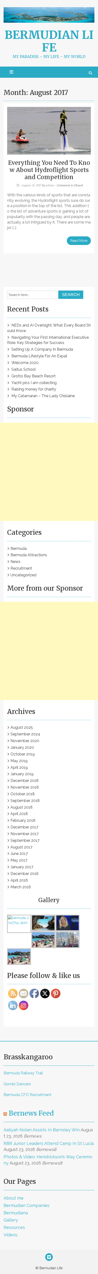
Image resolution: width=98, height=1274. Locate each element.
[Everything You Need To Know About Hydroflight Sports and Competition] (49, 130)
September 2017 (24, 840)
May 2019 (19, 761)
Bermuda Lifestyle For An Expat (39, 356)
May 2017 (18, 860)
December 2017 (24, 827)
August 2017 (21, 847)
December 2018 (24, 780)
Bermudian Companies (26, 1205)
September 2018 (25, 800)
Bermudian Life (49, 41)
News (15, 561)
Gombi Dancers (17, 1084)
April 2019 (19, 767)
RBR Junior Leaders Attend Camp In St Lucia (49, 1143)
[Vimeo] (49, 1257)
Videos (10, 1234)
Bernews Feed (31, 1113)
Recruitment (21, 568)
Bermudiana (16, 1212)
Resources (14, 1227)
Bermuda (18, 548)
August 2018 (21, 807)
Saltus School (23, 369)
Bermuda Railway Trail (23, 1073)
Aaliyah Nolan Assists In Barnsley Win (42, 1129)
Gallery (11, 1219)
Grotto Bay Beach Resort (33, 376)
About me (14, 1198)
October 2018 (22, 794)
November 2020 (24, 740)
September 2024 (25, 734)
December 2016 (24, 873)
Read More (78, 241)
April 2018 (19, 813)
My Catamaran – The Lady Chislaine (43, 396)
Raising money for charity (33, 389)
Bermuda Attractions (28, 555)
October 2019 (22, 754)
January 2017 (21, 867)
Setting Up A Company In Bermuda (42, 349)
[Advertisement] (49, 472)
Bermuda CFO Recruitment (27, 1094)
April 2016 (19, 880)
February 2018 (22, 820)
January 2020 (22, 747)
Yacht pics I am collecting (34, 382)
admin (50, 185)
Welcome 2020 (25, 362)
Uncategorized (23, 575)
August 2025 (21, 727)
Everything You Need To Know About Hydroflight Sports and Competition (49, 170)
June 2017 (19, 853)
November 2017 (24, 834)
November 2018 (24, 787)
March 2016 (20, 887)
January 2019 (22, 774)
